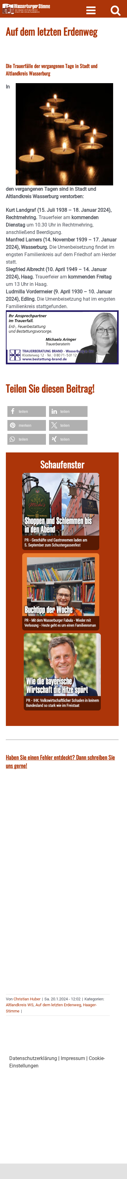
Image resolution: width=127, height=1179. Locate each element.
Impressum (73, 1058)
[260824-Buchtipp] (60, 557)
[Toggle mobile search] (116, 10)
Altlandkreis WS (20, 1005)
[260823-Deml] (60, 476)
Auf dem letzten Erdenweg (58, 1005)
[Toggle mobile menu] (91, 10)
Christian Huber (27, 999)
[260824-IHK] (62, 637)
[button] (26, 411)
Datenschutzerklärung (33, 1058)
